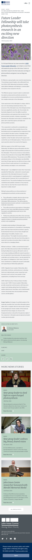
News (7, 9)
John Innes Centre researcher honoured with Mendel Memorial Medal (15, 485)
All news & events (16, 509)
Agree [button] (16, 555)
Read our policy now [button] (21, 551)
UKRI (2, 350)
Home (3, 9)
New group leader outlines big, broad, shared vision (15, 440)
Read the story (7, 411)
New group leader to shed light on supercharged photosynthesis (15, 395)
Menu (29, 3)
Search (26, 3)
